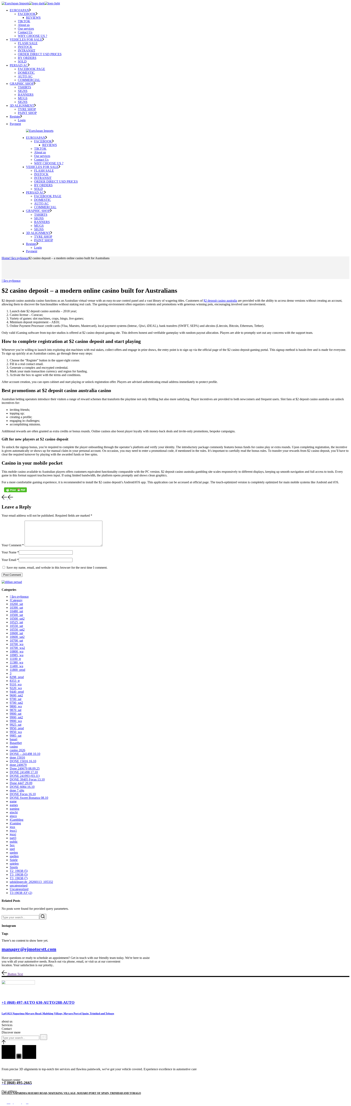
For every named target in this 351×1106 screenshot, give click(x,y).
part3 (13, 838)
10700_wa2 (17, 648)
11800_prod (17, 669)
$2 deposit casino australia (220, 300)
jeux (12, 827)
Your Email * (10, 560)
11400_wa (16, 666)
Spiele (14, 860)
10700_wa (16, 644)
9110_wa (16, 684)
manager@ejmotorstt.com (29, 949)
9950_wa (16, 732)
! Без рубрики (19, 258)
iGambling (16, 819)
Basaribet (16, 743)
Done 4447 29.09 (21, 783)
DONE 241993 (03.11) (25, 775)
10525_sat (16, 622)
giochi (14, 812)
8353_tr (15, 680)
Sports (14, 867)
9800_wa (16, 706)
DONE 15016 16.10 (23, 761)
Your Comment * (13, 545)
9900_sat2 (16, 717)
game (13, 801)
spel (12, 849)
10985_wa (16, 655)
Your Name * (10, 552)
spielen (14, 863)
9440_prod (17, 691)
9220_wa (16, 688)
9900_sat (15, 713)
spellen (14, 856)
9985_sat (15, 735)
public (14, 841)
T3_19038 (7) (19, 878)
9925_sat (15, 724)
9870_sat (15, 710)
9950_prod (17, 728)
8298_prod (17, 677)
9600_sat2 (16, 695)
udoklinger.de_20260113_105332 (31, 882)
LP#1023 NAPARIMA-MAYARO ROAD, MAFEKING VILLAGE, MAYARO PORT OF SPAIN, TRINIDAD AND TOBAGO (71, 1093)
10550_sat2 (17, 629)
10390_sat (16, 607)
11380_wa (16, 662)
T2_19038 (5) (19, 871)
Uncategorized (19, 889)
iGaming (15, 823)
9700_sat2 (16, 702)
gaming (14, 808)
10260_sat (16, 604)
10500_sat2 (17, 618)
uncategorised (18, 885)
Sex (12, 845)
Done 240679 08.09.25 (25, 768)
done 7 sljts (17, 790)
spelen (14, 852)
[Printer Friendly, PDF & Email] (15, 489)
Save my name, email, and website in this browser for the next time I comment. (56, 567)
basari (13, 739)
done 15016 (17, 757)
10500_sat (16, 615)
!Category (16, 600)
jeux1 (13, 830)
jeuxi (13, 834)
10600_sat (16, 633)
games (14, 805)
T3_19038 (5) (19, 874)
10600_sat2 (17, 637)
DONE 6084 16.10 (22, 786)
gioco (13, 816)
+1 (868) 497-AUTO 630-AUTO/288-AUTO (38, 1002)
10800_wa (16, 651)
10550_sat (16, 626)
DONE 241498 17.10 (24, 772)
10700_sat (16, 640)
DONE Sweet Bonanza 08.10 (29, 797)
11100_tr (15, 658)
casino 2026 (17, 750)
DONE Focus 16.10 (23, 794)
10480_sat (16, 611)
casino (14, 746)
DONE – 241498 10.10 (25, 754)
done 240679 (18, 765)
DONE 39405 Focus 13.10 (27, 779)
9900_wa (16, 721)
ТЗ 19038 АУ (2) (21, 893)
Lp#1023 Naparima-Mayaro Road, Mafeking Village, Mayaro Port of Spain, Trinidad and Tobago (58, 1013)
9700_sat (15, 699)
